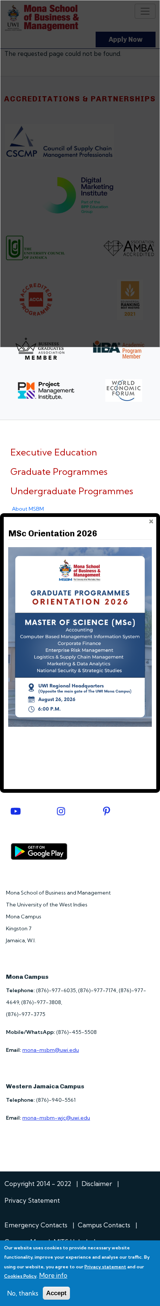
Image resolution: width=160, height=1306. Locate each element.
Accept (56, 1293)
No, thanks (22, 1293)
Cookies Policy (20, 1276)
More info (53, 1275)
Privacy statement (105, 1266)
